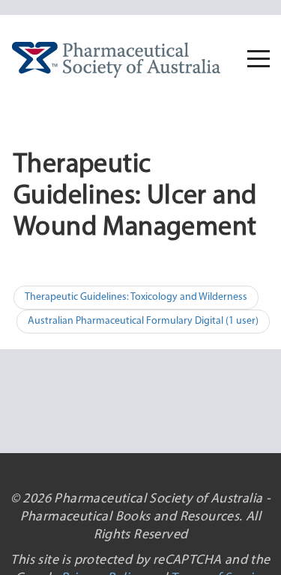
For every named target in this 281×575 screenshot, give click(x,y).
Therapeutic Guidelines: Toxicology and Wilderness (136, 297)
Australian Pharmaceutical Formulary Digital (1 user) (143, 321)
